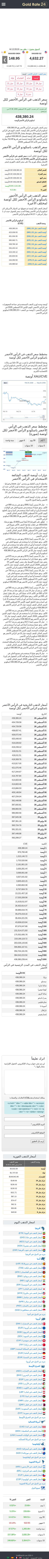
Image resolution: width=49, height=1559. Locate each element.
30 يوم (32, 440)
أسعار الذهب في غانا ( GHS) (31, 1237)
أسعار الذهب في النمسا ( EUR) (30, 1357)
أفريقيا (38, 1228)
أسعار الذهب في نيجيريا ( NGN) (30, 1246)
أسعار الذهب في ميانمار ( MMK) (30, 1297)
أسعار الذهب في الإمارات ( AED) (29, 1371)
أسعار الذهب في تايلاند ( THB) (31, 1268)
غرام (29, 78)
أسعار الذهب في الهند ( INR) (31, 1281)
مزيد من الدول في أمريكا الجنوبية (32, 1484)
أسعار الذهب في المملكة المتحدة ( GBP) (26, 1349)
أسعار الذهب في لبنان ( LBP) (31, 1392)
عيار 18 (39, 89)
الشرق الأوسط (35, 1366)
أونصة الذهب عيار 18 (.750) (36, 244)
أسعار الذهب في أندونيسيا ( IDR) (30, 1285)
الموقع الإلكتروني (38, 1133)
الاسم (42, 1116)
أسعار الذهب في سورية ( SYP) (30, 1413)
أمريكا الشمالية (34, 1422)
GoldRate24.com (22, 1555)
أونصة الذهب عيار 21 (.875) (36, 240)
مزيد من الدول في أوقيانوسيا (34, 1457)
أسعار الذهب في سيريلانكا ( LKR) (29, 1264)
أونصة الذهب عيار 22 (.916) (36, 236)
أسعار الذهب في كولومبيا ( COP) (29, 1479)
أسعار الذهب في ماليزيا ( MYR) (30, 1293)
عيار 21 (10, 83)
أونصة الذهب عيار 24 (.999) (36, 228)
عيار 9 (28, 94)
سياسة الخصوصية (36, 1558)
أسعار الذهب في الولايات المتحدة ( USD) (26, 1435)
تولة (12, 78)
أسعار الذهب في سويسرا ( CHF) (29, 1340)
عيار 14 (29, 89)
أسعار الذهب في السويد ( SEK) (30, 1336)
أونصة (36, 78)
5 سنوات (41, 446)
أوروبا (38, 1319)
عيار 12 (20, 89)
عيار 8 (20, 94)
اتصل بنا (26, 1558)
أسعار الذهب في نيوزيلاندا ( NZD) (29, 1453)
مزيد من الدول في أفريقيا (35, 1254)
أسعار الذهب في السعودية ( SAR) (29, 1409)
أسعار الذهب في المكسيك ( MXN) (29, 1431)
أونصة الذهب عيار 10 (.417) (36, 256)
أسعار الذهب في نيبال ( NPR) (31, 1302)
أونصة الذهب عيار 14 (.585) (36, 248)
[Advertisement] (24, 30)
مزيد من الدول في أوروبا (35, 1362)
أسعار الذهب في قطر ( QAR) (31, 1405)
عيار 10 (10, 89)
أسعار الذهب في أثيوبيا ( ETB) (31, 1233)
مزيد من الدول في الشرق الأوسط (32, 1417)
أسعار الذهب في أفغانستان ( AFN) (29, 1272)
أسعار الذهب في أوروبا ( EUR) (30, 1328)
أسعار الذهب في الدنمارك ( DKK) (29, 1324)
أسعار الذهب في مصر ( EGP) (31, 1379)
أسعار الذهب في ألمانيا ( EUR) (30, 1353)
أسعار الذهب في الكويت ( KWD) (30, 1388)
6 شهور (22, 440)
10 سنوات (29, 446)
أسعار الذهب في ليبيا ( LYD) (31, 1396)
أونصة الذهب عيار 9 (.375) (37, 260)
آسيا (39, 1259)
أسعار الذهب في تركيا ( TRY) (31, 1345)
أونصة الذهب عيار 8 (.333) (37, 264)
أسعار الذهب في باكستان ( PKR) (29, 1306)
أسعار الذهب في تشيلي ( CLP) (30, 1475)
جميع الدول (36, 1488)
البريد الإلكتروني (38, 1124)
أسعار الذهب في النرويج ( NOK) (30, 1332)
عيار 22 (20, 83)
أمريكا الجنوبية (35, 1462)
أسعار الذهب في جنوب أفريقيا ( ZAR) (28, 1250)
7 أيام (43, 440)
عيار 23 (29, 83)
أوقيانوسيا (36, 1444)
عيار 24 (39, 83)
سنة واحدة (10, 440)
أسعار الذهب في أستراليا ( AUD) (30, 1449)
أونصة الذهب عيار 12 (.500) (36, 252)
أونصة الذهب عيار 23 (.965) (36, 232)
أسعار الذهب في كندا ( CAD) (31, 1427)
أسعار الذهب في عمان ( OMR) (30, 1401)
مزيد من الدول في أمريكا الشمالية (32, 1439)
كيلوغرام (20, 78)
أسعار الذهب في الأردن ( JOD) (30, 1384)
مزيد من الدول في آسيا (36, 1314)
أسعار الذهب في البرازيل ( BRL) (30, 1471)
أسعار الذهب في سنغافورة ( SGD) (29, 1310)
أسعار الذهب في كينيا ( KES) (31, 1242)
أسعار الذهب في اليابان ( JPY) (30, 1289)
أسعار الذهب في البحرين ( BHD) (30, 1375)
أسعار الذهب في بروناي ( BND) (30, 1276)
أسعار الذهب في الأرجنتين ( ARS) (29, 1467)
